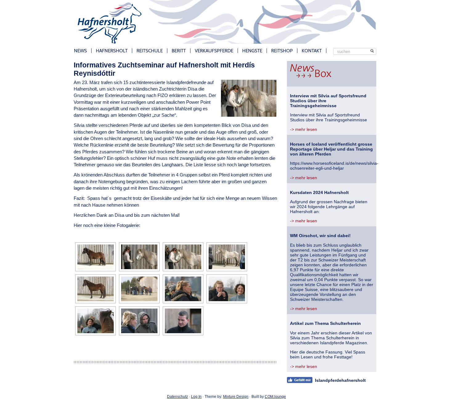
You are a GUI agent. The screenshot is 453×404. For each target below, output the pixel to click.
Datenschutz (177, 396)
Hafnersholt (112, 50)
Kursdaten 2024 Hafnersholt (319, 192)
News (80, 50)
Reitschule (150, 50)
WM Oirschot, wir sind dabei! (320, 235)
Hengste (252, 50)
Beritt (179, 50)
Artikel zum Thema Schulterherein (325, 323)
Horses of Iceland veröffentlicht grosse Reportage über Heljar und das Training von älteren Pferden (331, 149)
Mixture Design (235, 396)
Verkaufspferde (214, 50)
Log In (196, 396)
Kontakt (312, 50)
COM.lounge (275, 396)
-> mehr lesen (303, 129)
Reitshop (282, 50)
